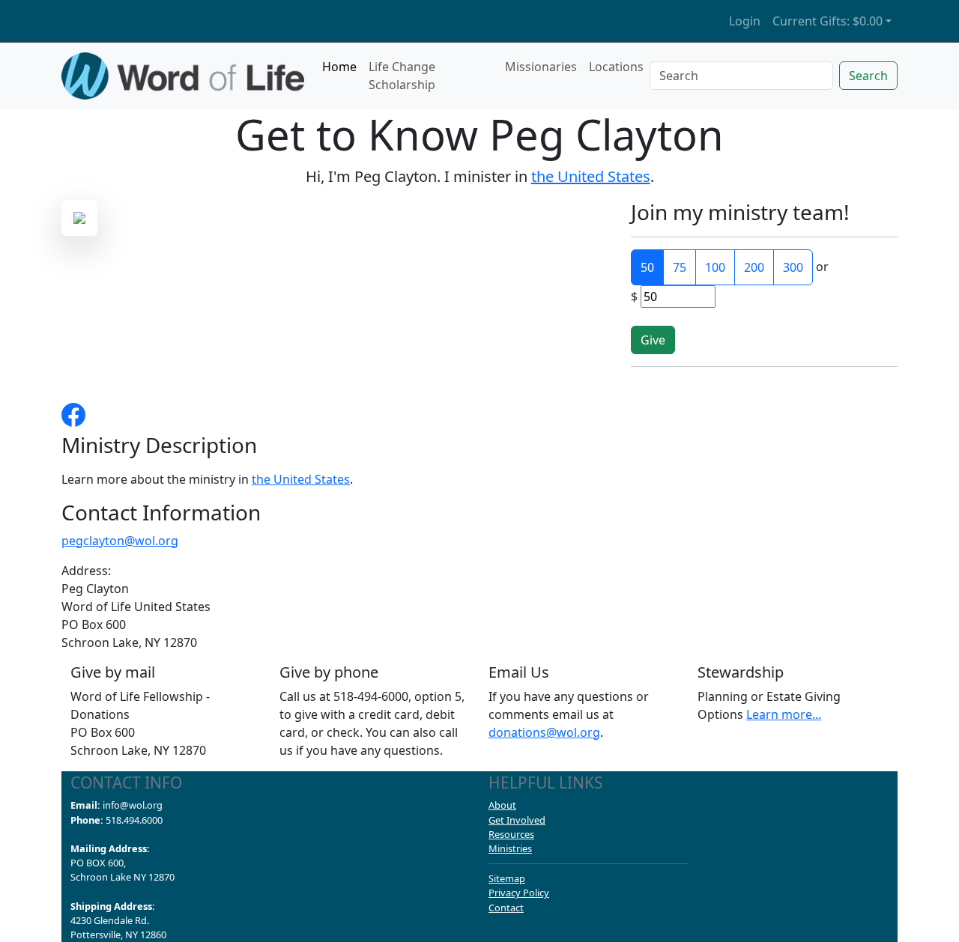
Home (339, 66)
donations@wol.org (544, 732)
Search (868, 75)
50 (647, 267)
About (502, 805)
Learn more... (783, 714)
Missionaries (541, 66)
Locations (616, 66)
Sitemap (506, 878)
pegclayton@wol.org (119, 540)
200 (754, 267)
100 (715, 267)
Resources (511, 834)
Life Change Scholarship (402, 75)
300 (793, 267)
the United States (590, 176)
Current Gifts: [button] (827, 21)
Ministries (510, 848)
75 (679, 267)
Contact (506, 907)
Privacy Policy (518, 892)
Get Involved (516, 820)
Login (744, 21)
